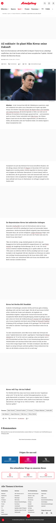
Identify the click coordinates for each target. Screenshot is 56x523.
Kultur (2, 510)
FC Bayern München (16, 13)
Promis (27, 9)
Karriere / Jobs (31, 495)
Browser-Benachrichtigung (20, 501)
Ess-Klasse (17, 504)
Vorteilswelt (17, 506)
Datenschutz (44, 497)
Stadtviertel (3, 495)
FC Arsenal (35, 319)
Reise (2, 512)
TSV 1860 (3, 501)
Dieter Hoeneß (11, 410)
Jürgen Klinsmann (36, 232)
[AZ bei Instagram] (47, 513)
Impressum (43, 493)
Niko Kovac (34, 116)
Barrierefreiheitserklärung (47, 499)
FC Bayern (27, 168)
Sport (19, 9)
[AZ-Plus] (2, 3)
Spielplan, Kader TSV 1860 (20, 510)
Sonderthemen (31, 512)
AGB (42, 495)
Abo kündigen (44, 501)
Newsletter (17, 495)
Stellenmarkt (17, 512)
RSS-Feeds (17, 499)
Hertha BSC (16, 226)
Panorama (34, 9)
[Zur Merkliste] (49, 3)
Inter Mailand (46, 319)
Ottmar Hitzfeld (32, 414)
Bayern (13, 9)
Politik (48, 9)
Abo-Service (30, 499)
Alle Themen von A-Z (19, 493)
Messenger (17, 497)
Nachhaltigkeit (4, 514)
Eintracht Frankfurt (43, 321)
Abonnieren (30, 497)
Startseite (4, 13)
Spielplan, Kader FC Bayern (20, 508)
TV (43, 9)
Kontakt (29, 504)
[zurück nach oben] (28, 517)
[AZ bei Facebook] (42, 513)
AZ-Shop (30, 508)
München (4, 9)
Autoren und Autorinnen (33, 493)
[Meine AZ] (53, 3)
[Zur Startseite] (28, 4)
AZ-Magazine (31, 510)
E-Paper (29, 501)
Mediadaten (30, 506)
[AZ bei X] (51, 513)
